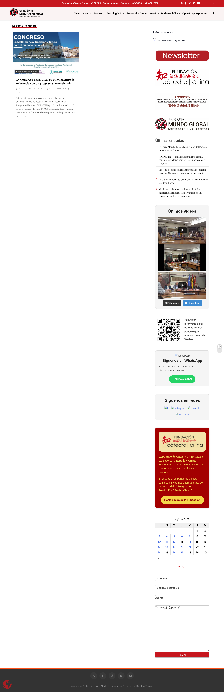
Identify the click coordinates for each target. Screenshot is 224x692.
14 (189, 541)
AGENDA (137, 3)
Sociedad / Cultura (137, 13)
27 (182, 552)
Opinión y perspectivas (194, 13)
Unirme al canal (182, 379)
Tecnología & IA (115, 13)
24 (159, 552)
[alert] (182, 40)
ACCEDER (95, 3)
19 (174, 547)
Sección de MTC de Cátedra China (32, 89)
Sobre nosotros (111, 3)
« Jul (181, 566)
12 (174, 541)
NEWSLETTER (151, 3)
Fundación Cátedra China (75, 3)
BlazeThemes (146, 686)
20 (181, 547)
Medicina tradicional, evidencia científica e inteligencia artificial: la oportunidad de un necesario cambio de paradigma (180, 192)
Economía (99, 13)
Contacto (125, 3)
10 (159, 541)
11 (167, 541)
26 (174, 552)
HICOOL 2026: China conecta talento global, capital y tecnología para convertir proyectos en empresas (182, 160)
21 (190, 547)
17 (159, 547)
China (77, 13)
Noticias (87, 13)
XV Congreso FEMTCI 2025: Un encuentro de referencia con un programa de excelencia (45, 81)
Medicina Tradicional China (165, 13)
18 (166, 547)
